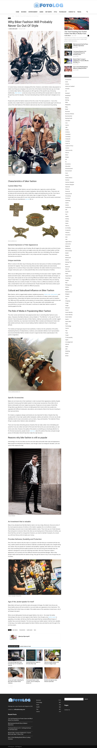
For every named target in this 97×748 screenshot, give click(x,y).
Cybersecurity (68, 150)
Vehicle (67, 344)
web (66, 349)
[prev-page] (9, 686)
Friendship (68, 196)
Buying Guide (68, 118)
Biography (67, 104)
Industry (67, 232)
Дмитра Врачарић (13, 28)
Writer (67, 355)
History (67, 218)
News (66, 273)
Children (67, 132)
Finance (67, 189)
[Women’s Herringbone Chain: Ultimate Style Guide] (52, 673)
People (67, 280)
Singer (67, 303)
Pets (66, 282)
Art (66, 91)
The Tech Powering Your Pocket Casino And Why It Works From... (75, 32)
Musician (67, 266)
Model (67, 253)
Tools (66, 333)
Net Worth (48, 12)
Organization (68, 276)
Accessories (68, 79)
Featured (67, 186)
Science (67, 296)
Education (67, 166)
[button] (87, 12)
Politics (67, 287)
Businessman (68, 116)
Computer (67, 139)
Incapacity (67, 230)
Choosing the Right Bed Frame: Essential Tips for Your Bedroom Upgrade (15, 664)
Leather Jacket (29, 630)
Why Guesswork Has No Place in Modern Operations (17, 724)
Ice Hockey (68, 228)
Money (67, 255)
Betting (67, 100)
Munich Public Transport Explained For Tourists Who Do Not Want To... (81, 61)
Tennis (67, 328)
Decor (66, 155)
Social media (68, 317)
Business (23, 12)
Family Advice (68, 177)
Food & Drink (68, 193)
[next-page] (11, 686)
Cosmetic (67, 141)
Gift (66, 209)
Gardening (68, 207)
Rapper (67, 289)
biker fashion (18, 93)
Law (66, 239)
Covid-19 (67, 143)
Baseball (67, 93)
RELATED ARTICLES (13, 646)
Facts (66, 173)
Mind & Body (68, 250)
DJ (65, 161)
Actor (66, 81)
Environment (68, 171)
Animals (67, 88)
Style (55, 12)
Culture (67, 148)
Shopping (67, 301)
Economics (68, 164)
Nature (67, 269)
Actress (67, 84)
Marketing (67, 248)
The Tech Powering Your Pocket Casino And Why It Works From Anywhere (20, 719)
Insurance (67, 234)
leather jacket (52, 617)
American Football (69, 86)
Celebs (67, 129)
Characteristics (22, 630)
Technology (62, 12)
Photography (68, 285)
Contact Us (72, 12)
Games (41, 12)
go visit (27, 199)
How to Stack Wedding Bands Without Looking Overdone (19, 738)
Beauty (67, 97)
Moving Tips (68, 262)
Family (67, 175)
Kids (66, 237)
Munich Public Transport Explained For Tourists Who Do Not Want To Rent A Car (19, 733)
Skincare (67, 307)
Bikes (66, 102)
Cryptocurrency (69, 145)
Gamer (67, 202)
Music (66, 264)
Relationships (68, 292)
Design (67, 157)
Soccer (67, 310)
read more (32, 431)
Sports (67, 319)
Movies (67, 260)
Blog (66, 107)
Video (66, 346)
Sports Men (68, 321)
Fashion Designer (69, 182)
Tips (66, 330)
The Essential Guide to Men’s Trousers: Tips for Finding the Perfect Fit (33, 681)
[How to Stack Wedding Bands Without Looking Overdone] (68, 68)
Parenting (67, 278)
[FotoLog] (48, 5)
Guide (66, 212)
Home (17, 12)
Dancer (67, 152)
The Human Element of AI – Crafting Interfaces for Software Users (80, 53)
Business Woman (69, 113)
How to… (67, 225)
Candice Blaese (67, 35)
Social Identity (68, 312)
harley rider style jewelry (51, 294)
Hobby (67, 221)
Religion (67, 294)
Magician (67, 246)
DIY (66, 159)
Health (67, 216)
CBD (66, 127)
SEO (66, 298)
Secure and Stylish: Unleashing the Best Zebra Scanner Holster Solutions (16, 681)
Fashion (67, 180)
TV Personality (68, 337)
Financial (67, 191)
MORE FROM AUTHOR (25, 646)
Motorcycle (68, 257)
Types (66, 339)
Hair (66, 214)
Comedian (67, 134)
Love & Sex (68, 244)
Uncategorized (69, 342)
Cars (66, 123)
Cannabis (67, 120)
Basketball (68, 95)
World (66, 353)
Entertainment (32, 12)
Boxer (66, 109)
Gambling (67, 200)
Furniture (67, 198)
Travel (79, 12)
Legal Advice (68, 241)
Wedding (67, 351)
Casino (67, 125)
